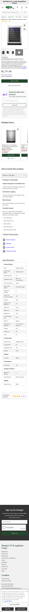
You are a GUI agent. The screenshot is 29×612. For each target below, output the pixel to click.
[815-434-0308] (22, 7)
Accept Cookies (21, 609)
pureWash (4, 562)
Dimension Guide (11, 251)
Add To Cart (14, 81)
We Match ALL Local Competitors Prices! (14, 2)
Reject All (7, 609)
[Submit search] (25, 12)
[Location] (17, 7)
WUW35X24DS (8, 76)
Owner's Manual (10, 239)
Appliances (3, 17)
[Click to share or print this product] (24, 25)
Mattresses (5, 556)
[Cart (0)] (26, 7)
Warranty (8, 243)
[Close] (27, 591)
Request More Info (15, 85)
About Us (4, 564)
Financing (4, 569)
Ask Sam (14, 105)
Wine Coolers (19, 17)
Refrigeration (11, 17)
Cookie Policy (8, 601)
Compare (12, 158)
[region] (14, 600)
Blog (3, 571)
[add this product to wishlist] (24, 29)
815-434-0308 (9, 584)
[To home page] (10, 7)
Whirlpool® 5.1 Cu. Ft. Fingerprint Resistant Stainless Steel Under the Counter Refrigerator (9, 147)
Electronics (5, 554)
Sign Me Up (14, 533)
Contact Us (5, 566)
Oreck (3, 560)
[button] (3, 7)
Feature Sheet (10, 247)
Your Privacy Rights (14, 604)
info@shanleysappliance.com (13, 588)
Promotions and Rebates (8, 558)
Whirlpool (10, 74)
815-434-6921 (9, 586)
